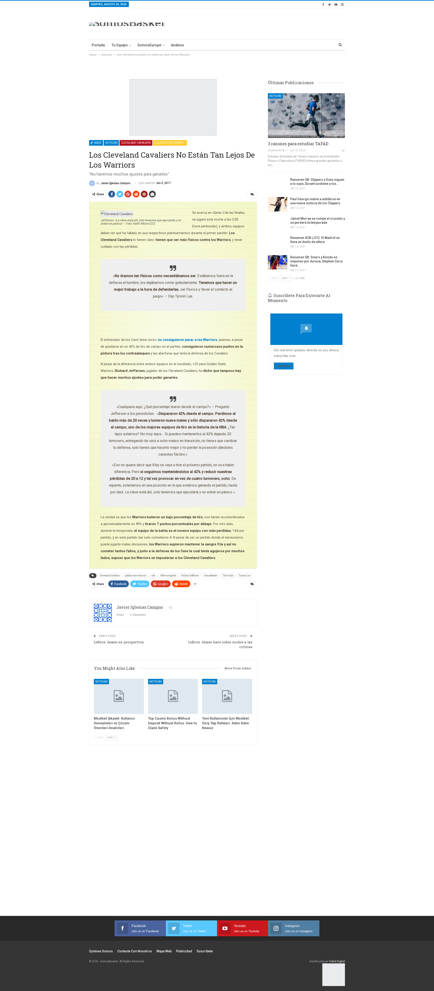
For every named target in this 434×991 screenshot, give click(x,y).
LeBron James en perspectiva (119, 642)
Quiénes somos (101, 951)
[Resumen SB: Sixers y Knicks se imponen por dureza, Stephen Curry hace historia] (277, 262)
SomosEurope (149, 45)
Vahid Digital (337, 961)
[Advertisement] (262, 23)
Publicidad (184, 951)
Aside (97, 142)
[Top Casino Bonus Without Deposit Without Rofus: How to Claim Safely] (173, 696)
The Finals (228, 575)
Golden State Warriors (171, 142)
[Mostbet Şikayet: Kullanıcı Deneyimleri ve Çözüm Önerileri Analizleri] (119, 696)
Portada (98, 45)
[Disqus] (173, 836)
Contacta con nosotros (134, 951)
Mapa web (164, 951)
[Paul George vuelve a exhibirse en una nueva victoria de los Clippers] (277, 204)
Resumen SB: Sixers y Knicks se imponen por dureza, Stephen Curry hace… (316, 261)
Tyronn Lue (244, 575)
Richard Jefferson (190, 575)
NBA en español (168, 575)
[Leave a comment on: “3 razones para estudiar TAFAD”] (343, 150)
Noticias (111, 142)
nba (153, 575)
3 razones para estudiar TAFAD (298, 143)
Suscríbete (205, 951)
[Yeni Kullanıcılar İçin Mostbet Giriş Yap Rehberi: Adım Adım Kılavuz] (227, 696)
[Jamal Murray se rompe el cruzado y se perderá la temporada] (277, 223)
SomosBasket (210, 575)
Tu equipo (119, 45)
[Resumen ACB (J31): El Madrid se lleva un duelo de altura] (277, 243)
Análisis (177, 45)
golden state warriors (135, 575)
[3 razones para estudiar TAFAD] (306, 115)
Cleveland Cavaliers (136, 142)
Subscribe (283, 366)
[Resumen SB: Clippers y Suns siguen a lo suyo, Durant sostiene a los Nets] (277, 185)
